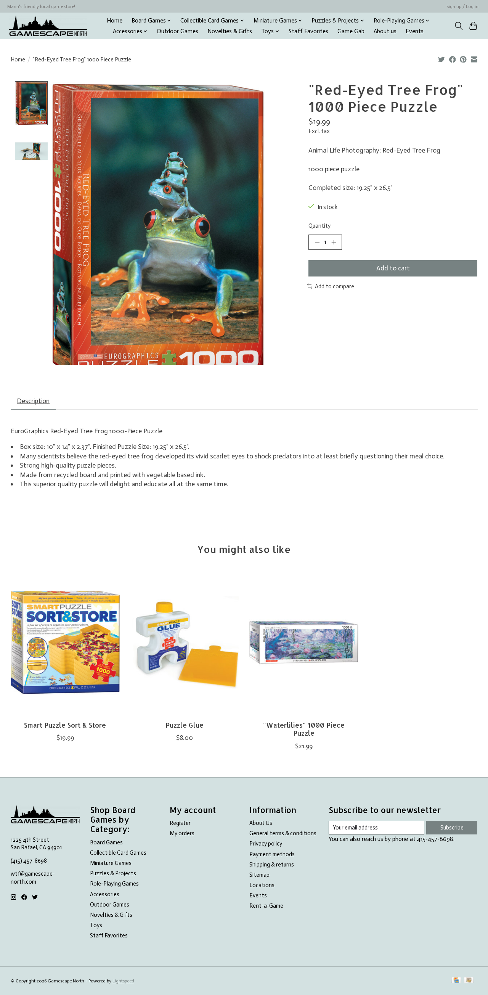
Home (114, 20)
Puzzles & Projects (113, 873)
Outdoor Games (177, 31)
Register (180, 823)
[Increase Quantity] (333, 242)
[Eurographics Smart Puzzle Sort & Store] (65, 642)
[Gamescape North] (48, 25)
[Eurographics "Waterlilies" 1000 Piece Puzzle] (303, 642)
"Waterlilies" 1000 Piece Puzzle (303, 729)
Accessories (104, 894)
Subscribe (452, 827)
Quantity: (320, 225)
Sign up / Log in (462, 6)
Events (415, 31)
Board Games (106, 842)
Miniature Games (111, 863)
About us (385, 31)
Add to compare (334, 286)
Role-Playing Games (114, 883)
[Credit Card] (456, 980)
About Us (260, 823)
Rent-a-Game (266, 905)
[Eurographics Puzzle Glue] (184, 642)
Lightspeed (123, 981)
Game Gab (350, 31)
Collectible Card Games (118, 852)
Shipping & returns (271, 864)
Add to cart (393, 268)
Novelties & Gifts (229, 31)
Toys (96, 925)
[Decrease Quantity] (317, 242)
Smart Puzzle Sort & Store (65, 725)
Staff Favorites (308, 31)
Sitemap (259, 874)
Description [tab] (33, 401)
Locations (261, 885)
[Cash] (469, 980)
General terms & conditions (282, 833)
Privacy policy (265, 843)
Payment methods (272, 854)
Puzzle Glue (184, 725)
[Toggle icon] (458, 26)
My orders (182, 833)
